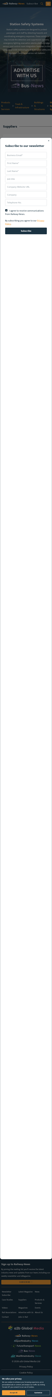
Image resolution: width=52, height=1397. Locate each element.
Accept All (14, 1392)
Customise (38, 1392)
